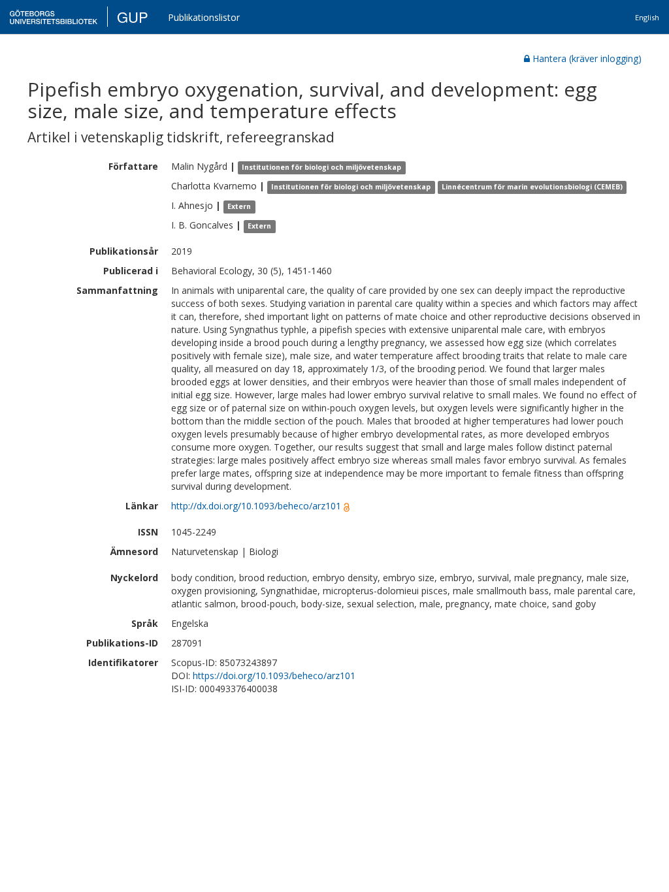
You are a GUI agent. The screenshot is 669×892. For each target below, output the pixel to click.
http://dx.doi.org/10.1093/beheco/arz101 (256, 506)
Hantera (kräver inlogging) (587, 58)
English (647, 17)
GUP (132, 17)
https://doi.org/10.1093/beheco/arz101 (274, 675)
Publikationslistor (204, 17)
